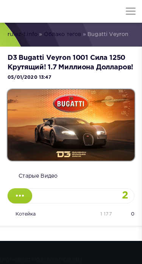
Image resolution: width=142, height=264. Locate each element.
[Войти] (34, 11)
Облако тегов (62, 34)
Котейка (26, 214)
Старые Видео (38, 176)
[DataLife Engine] (11, 11)
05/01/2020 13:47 (29, 77)
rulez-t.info (22, 34)
